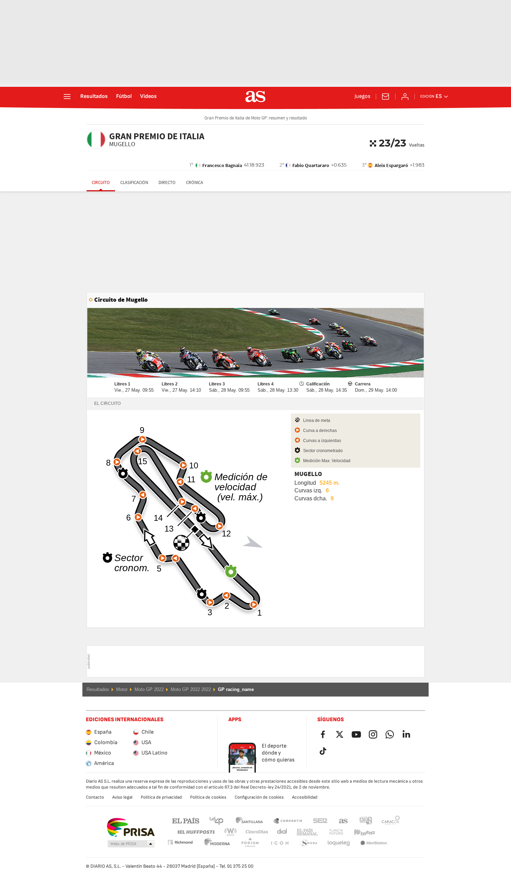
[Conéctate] (405, 96)
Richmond (388, 832)
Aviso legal (122, 797)
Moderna (180, 842)
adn (366, 820)
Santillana (249, 820)
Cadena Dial (280, 832)
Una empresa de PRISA (130, 827)
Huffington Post (195, 832)
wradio (232, 832)
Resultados (94, 96)
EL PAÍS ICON (250, 843)
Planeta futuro (330, 832)
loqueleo (309, 843)
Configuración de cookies (259, 797)
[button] (131, 844)
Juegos (362, 96)
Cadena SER (320, 820)
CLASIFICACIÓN (134, 182)
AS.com (343, 820)
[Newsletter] (385, 96)
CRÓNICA (194, 182)
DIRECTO (167, 182)
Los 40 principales (216, 820)
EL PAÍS (185, 820)
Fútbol (124, 96)
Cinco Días (254, 832)
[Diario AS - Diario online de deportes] (255, 96)
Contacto (95, 797)
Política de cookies (208, 797)
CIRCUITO (101, 182)
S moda (279, 843)
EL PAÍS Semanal (305, 832)
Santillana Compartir (288, 820)
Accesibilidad (304, 797)
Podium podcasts (217, 843)
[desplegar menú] (67, 96)
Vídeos (148, 96)
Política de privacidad (161, 797)
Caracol (391, 820)
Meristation (338, 843)
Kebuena (360, 832)
